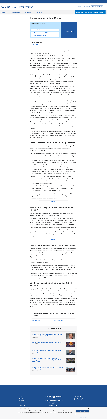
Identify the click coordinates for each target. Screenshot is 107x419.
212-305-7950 (37, 29)
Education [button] (28, 12)
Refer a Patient (86, 6)
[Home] (17, 6)
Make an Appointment (97, 6)
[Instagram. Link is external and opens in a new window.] (82, 399)
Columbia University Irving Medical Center (53, 1)
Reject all (82, 414)
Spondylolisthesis (58, 320)
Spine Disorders (35, 44)
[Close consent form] (88, 408)
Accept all (82, 411)
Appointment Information (40, 35)
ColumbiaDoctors (71, 389)
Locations (21, 403)
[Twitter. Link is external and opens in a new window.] (78, 399)
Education (21, 398)
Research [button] (39, 12)
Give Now (79, 6)
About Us (21, 396)
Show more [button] (53, 201)
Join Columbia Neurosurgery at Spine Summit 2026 (47, 342)
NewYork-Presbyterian (53, 389)
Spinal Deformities (36, 320)
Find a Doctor (69, 31)
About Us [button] (4, 12)
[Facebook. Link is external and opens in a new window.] (74, 399)
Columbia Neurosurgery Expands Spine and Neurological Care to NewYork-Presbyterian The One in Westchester (47, 360)
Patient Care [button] (16, 12)
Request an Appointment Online (41, 32)
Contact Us (22, 405)
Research (21, 400)
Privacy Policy (82, 417)
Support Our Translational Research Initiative (90, 12)
